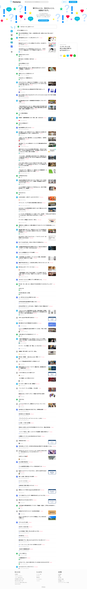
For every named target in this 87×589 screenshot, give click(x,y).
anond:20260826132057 (24, 254)
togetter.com (22, 86)
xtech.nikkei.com (23, 348)
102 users (36, 566)
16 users (26, 44)
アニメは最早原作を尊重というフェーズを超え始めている (30, 466)
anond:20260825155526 (24, 415)
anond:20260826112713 (24, 281)
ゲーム (21, 194)
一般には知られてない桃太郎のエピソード (27, 334)
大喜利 (21, 177)
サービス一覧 (38, 574)
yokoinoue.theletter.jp (24, 331)
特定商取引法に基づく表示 (19, 579)
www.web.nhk (22, 103)
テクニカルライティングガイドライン (26, 566)
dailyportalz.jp (22, 269)
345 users (44, 466)
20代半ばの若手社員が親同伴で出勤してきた (28, 301)
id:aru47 (21, 443)
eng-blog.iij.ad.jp (23, 211)
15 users (50, 431)
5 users (37, 297)
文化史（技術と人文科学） (24, 34)
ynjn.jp (21, 51)
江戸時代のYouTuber (23, 175)
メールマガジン (39, 579)
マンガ (21, 508)
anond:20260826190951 (24, 129)
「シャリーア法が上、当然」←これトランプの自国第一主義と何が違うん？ (34, 431)
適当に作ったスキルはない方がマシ (26, 499)
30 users (40, 451)
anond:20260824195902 (24, 482)
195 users (36, 485)
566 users (44, 345)
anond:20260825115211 (24, 433)
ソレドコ (38, 580)
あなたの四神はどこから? (24, 63)
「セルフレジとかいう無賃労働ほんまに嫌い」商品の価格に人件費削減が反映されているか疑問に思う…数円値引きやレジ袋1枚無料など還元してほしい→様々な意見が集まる (33, 312)
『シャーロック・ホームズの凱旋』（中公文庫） (28, 388)
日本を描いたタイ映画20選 (24, 413)
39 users (28, 557)
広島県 (21, 56)
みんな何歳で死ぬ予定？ (24, 461)
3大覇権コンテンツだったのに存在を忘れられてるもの (30, 436)
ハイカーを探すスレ (23, 553)
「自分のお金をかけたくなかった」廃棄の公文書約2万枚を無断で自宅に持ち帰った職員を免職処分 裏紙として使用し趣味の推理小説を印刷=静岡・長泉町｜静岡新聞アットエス (33, 107)
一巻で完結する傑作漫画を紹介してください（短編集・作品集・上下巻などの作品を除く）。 (37, 505)
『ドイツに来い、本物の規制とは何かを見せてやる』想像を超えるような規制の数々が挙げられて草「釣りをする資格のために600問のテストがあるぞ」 (32, 157)
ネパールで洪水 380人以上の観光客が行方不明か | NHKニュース (32, 89)
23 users (22, 275)
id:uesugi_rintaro (23, 354)
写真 (21, 124)
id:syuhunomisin (23, 459)
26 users (37, 171)
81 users (20, 90)
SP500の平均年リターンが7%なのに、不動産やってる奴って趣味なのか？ (34, 306)
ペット (21, 114)
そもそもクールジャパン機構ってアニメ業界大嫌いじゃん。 (31, 279)
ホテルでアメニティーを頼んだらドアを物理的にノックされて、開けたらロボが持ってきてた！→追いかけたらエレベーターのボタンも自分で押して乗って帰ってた (32, 83)
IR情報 (59, 575)
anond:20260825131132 (24, 420)
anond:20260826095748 (24, 298)
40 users (27, 368)
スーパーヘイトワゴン (23, 481)
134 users (39, 323)
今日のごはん (21, 399)
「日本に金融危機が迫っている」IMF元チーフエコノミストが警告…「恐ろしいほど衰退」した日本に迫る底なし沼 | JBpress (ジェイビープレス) (33, 340)
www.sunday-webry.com (24, 46)
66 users (41, 197)
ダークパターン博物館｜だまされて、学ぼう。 (28, 219)
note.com (21, 70)
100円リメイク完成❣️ (23, 456)
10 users (45, 242)
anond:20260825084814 (24, 463)
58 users (34, 499)
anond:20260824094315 (24, 307)
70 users (45, 409)
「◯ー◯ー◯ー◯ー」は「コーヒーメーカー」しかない (30, 418)
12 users (40, 37)
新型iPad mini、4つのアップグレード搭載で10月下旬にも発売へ (32, 393)
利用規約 (16, 574)
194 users (47, 540)
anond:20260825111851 (24, 447)
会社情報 (59, 574)
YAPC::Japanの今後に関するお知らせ (26, 317)
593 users (37, 383)
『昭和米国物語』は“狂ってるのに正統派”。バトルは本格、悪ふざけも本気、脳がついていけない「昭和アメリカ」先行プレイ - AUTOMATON (33, 274)
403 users (39, 219)
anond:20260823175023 (24, 537)
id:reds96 (21, 380)
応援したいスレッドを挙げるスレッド (26, 73)
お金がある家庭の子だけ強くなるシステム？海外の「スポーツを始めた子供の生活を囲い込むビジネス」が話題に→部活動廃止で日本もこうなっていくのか (32, 181)
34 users (54, 446)
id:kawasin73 (22, 502)
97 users (36, 151)
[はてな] (15, 2)
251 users (27, 158)
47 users (27, 209)
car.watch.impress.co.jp (24, 146)
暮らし (21, 60)
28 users (44, 202)
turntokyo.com (22, 216)
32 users (24, 144)
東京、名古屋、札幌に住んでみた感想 (26, 476)
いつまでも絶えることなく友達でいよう (27, 372)
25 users (43, 50)
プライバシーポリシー (18, 575)
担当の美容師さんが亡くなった (25, 127)
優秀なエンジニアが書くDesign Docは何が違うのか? (29, 489)
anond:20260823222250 (24, 528)
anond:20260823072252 (24, 541)
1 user (35, 59)
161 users (51, 262)
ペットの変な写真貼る (23, 113)
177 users (36, 317)
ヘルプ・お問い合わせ (18, 577)
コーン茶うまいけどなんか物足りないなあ (27, 297)
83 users (23, 101)
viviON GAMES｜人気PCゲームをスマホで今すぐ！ (29, 197)
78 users (41, 133)
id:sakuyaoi (22, 406)
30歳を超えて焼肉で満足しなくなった (26, 485)
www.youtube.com (23, 120)
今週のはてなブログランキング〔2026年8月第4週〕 (29, 511)
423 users (31, 237)
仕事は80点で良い (22, 440)
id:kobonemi (22, 396)
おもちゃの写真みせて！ (24, 123)
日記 (21, 290)
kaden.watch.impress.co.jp (24, 205)
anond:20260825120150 (24, 428)
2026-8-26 (21, 288)
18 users (35, 108)
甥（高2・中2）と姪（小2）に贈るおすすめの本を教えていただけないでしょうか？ (35, 284)
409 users (30, 526)
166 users (28, 182)
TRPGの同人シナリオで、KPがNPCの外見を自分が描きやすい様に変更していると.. (35, 446)
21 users (44, 215)
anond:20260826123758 (24, 264)
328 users (51, 306)
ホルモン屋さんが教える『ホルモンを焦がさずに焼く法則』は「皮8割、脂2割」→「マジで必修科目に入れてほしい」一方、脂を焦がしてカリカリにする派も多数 (33, 164)
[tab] (12, 27)
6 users (33, 127)
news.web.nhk (22, 92)
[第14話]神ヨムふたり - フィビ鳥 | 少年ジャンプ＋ (29, 37)
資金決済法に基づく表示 (19, 580)
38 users (41, 531)
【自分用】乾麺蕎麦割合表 (24, 549)
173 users (42, 356)
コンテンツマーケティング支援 (63, 582)
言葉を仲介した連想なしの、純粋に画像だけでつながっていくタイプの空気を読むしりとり (37, 225)
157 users (45, 279)
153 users (47, 495)
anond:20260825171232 (24, 411)
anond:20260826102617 (24, 303)
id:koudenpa (22, 473)
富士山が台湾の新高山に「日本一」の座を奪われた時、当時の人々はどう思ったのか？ (36, 33)
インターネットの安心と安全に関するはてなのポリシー (65, 47)
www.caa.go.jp (22, 385)
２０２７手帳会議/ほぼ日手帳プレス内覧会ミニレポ (29, 361)
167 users (25, 232)
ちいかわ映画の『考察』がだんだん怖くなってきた (29, 531)
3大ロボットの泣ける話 (23, 526)
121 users (31, 188)
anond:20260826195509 (24, 97)
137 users (35, 258)
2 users (28, 440)
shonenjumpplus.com (24, 40)
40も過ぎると (21, 535)
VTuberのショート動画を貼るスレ (26, 77)
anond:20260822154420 (24, 550)
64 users (31, 549)
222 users (27, 139)
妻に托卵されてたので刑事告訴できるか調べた (28, 323)
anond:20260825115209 (24, 437)
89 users (36, 252)
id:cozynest (22, 519)
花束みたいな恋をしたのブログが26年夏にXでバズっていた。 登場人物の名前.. (35, 427)
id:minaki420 (22, 364)
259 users (20, 506)
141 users (22, 472)
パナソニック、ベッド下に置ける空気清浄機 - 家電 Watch (30, 202)
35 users (23, 341)
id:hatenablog (22, 513)
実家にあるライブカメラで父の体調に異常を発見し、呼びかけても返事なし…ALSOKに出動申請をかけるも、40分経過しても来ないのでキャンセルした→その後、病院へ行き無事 (33, 150)
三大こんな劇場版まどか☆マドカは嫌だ (27, 252)
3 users (20, 395)
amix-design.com (23, 222)
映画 (21, 294)
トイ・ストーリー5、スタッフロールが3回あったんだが (30, 544)
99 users (38, 301)
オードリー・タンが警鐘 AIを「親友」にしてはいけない (30, 345)
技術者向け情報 (60, 579)
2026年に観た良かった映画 (24, 292)
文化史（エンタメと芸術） (24, 65)
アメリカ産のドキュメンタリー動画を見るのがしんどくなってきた (32, 495)
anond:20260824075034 (24, 532)
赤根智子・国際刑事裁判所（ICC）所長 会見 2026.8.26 (31, 117)
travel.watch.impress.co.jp (24, 172)
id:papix (21, 320)
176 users (43, 436)
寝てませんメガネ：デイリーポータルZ (26, 267)
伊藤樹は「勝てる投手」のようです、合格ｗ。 (28, 351)
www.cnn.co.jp (22, 140)
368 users (35, 313)
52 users (30, 165)
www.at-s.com (22, 110)
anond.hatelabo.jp (23, 325)
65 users (32, 422)
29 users (26, 96)
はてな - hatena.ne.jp (23, 563)
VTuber (21, 79)
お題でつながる (22, 226)
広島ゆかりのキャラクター (24, 54)
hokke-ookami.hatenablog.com (25, 369)
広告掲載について (61, 580)
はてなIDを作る (73, 1)
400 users (31, 461)
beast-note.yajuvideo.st (24, 358)
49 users (44, 117)
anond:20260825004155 (24, 478)
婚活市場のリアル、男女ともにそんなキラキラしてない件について (32, 540)
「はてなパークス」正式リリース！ (27, 26)
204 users (42, 489)
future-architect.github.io (24, 568)
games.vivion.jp (23, 199)
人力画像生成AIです (23, 557)
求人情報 (59, 577)
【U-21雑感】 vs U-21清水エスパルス (26, 378)
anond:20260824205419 (24, 497)
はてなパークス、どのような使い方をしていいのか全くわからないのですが (34, 562)
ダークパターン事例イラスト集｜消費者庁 (27, 383)
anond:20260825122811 (24, 424)
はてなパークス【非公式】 (24, 75)
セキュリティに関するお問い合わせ (21, 582)
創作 (21, 559)
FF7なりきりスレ (22, 192)
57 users (31, 69)
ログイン (64, 1)
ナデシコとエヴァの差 (23, 522)
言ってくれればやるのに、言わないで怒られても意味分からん (31, 242)
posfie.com (22, 259)
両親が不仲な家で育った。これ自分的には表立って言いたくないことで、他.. (34, 262)
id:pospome (22, 492)
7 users (52, 427)
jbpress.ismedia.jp (23, 343)
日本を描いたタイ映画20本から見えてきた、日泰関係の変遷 (31, 409)
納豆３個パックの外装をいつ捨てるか (26, 59)
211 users (44, 418)
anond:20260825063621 (24, 468)
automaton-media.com (24, 276)
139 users (30, 522)
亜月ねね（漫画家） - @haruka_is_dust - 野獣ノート (29, 356)
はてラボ (38, 575)
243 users (36, 267)
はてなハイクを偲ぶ (23, 555)
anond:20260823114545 (24, 546)
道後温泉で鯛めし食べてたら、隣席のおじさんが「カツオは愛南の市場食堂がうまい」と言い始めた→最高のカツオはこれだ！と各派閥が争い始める (32, 231)
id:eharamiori (22, 453)
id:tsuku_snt (22, 375)
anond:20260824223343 (24, 487)
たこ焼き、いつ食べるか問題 (24, 422)
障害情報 (38, 577)
